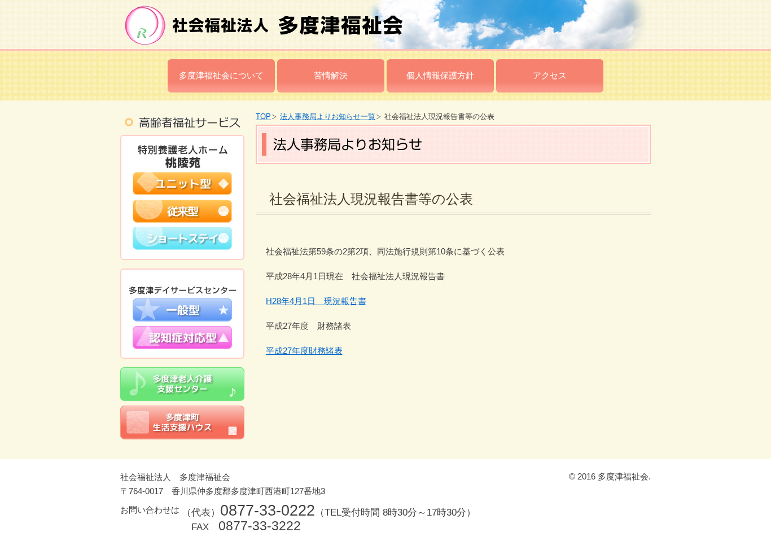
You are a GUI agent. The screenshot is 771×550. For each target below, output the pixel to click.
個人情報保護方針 (440, 75)
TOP (263, 116)
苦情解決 (331, 75)
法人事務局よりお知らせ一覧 (327, 116)
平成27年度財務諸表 (304, 350)
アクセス (550, 75)
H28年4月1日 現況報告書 (316, 301)
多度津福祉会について (221, 75)
